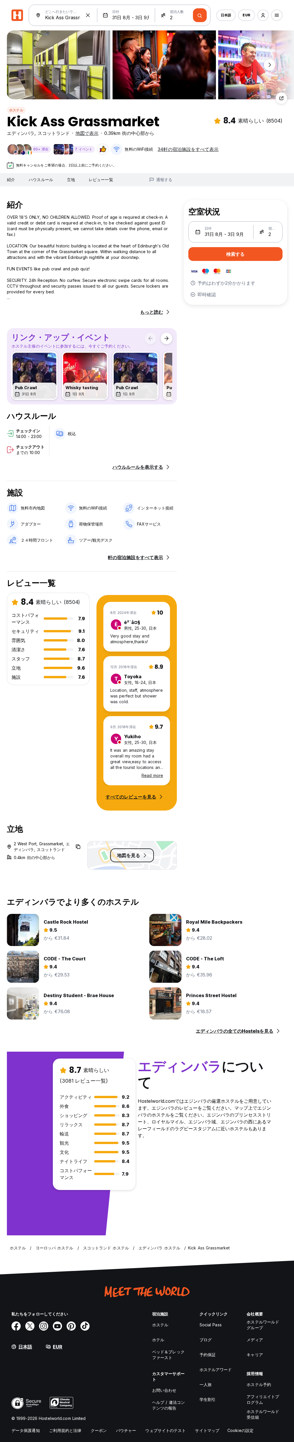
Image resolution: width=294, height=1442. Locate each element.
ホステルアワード (216, 1369)
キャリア (255, 1354)
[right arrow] (166, 338)
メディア (255, 1339)
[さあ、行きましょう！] (200, 15)
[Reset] (88, 15)
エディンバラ (20, 133)
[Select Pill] (263, 15)
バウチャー (126, 1430)
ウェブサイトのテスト (165, 1430)
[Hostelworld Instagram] (43, 1326)
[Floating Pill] (269, 65)
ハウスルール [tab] (41, 179)
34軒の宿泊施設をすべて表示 (188, 149)
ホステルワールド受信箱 (263, 1414)
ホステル (16, 110)
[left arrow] (150, 338)
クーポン (99, 1430)
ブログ (206, 1339)
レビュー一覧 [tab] (101, 179)
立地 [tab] (71, 179)
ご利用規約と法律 (65, 1430)
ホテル (158, 1339)
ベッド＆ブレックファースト (168, 1354)
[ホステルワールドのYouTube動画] (57, 1326)
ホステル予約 (259, 1384)
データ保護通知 (25, 1430)
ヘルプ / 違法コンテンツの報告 (168, 1405)
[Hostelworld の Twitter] (29, 1326)
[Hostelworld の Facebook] (16, 1326)
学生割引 (208, 1399)
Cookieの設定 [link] (240, 1430)
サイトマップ (207, 1430)
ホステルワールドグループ (263, 1324)
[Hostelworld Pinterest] (71, 1326)
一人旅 (206, 1384)
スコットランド (54, 133)
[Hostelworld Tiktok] (85, 1326)
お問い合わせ (164, 1390)
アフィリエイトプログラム (263, 1399)
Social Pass (211, 1324)
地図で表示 (87, 133)
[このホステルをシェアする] (281, 98)
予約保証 (208, 1354)
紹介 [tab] (11, 179)
